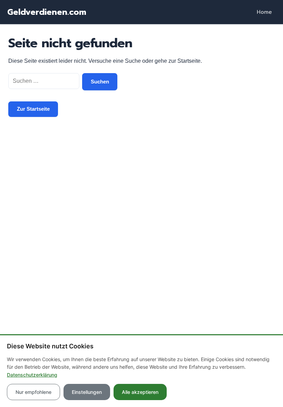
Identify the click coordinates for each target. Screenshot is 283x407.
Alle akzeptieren (140, 392)
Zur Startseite (33, 109)
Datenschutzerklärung (32, 375)
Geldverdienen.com (46, 12)
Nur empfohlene (33, 392)
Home (264, 12)
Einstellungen (87, 392)
